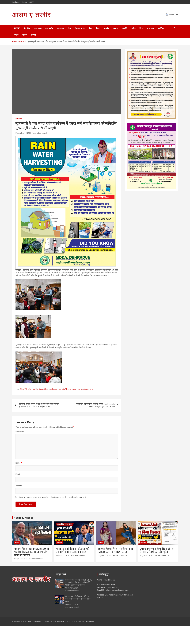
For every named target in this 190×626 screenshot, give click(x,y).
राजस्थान (60, 28)
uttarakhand (88, 389)
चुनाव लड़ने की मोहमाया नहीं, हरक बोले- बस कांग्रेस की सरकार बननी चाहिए (73, 550)
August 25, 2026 (21, 559)
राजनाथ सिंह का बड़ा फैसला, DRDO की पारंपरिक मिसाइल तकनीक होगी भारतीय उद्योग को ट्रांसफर (31, 552)
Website (19, 485)
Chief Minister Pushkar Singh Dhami (35, 389)
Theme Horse (58, 621)
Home (17, 28)
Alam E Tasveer (34, 621)
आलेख (133, 28)
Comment (20, 432)
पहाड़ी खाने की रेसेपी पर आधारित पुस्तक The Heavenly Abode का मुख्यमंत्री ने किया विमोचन (95, 405)
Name (19, 463)
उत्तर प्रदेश (49, 28)
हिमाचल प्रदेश (80, 28)
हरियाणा (33, 35)
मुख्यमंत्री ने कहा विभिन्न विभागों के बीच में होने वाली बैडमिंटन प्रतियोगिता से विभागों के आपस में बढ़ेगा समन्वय (39, 405)
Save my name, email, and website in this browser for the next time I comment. (52, 497)
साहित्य (24, 35)
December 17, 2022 (23, 133)
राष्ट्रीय (17, 543)
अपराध (115, 28)
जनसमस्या (150, 28)
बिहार (98, 28)
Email (18, 474)
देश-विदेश (27, 28)
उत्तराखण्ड (37, 28)
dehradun (54, 389)
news (80, 389)
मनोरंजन (161, 28)
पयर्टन (16, 35)
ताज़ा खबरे (61, 574)
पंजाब (69, 28)
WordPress (89, 621)
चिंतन (141, 28)
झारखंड (106, 28)
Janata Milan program (68, 389)
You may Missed (23, 517)
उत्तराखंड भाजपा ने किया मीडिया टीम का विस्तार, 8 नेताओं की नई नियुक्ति (157, 550)
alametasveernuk (40, 133)
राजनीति (124, 28)
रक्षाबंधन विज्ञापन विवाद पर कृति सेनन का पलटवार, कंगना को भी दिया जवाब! (115, 550)
